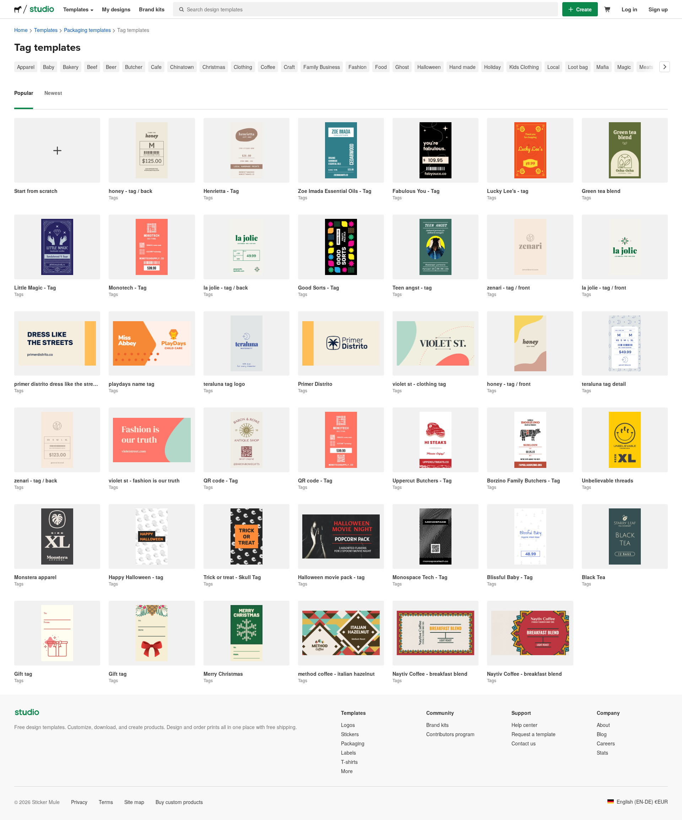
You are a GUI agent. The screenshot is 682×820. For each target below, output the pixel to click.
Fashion (357, 66)
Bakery (71, 66)
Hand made (462, 66)
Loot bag (578, 66)
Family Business (321, 66)
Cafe (156, 66)
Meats (646, 66)
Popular (23, 92)
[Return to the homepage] (18, 9)
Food (381, 66)
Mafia (602, 66)
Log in (629, 9)
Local (553, 66)
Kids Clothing (524, 66)
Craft (289, 66)
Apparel (25, 66)
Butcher (133, 66)
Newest (53, 92)
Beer (111, 66)
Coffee (268, 66)
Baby (48, 66)
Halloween (429, 66)
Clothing (243, 66)
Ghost (402, 66)
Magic (624, 66)
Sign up (658, 9)
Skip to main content (5, 5)
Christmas (213, 66)
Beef (92, 66)
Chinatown (182, 66)
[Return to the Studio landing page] (42, 9)
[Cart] (607, 9)
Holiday (492, 66)
